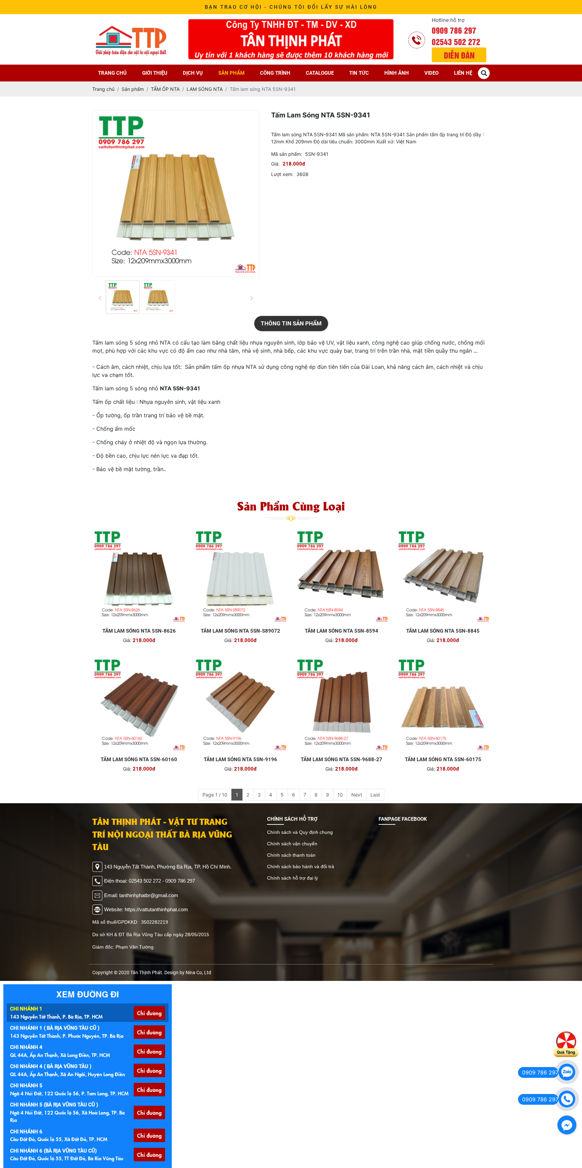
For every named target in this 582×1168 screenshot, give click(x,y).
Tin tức (359, 73)
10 (340, 795)
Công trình (275, 73)
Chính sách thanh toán (291, 855)
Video (431, 73)
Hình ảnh (396, 73)
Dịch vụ (193, 73)
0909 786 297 (454, 30)
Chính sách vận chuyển (292, 843)
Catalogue (320, 73)
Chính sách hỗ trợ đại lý (292, 878)
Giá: (275, 164)
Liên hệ (463, 73)
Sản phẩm (231, 73)
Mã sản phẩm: (286, 154)
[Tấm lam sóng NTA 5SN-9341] (122, 297)
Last (375, 795)
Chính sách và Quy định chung (300, 832)
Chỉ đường (149, 1013)
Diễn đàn (459, 55)
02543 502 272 (456, 41)
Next (356, 795)
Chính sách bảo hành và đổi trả (300, 866)
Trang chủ (112, 73)
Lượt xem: (282, 174)
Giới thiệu (154, 73)
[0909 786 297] (566, 1072)
